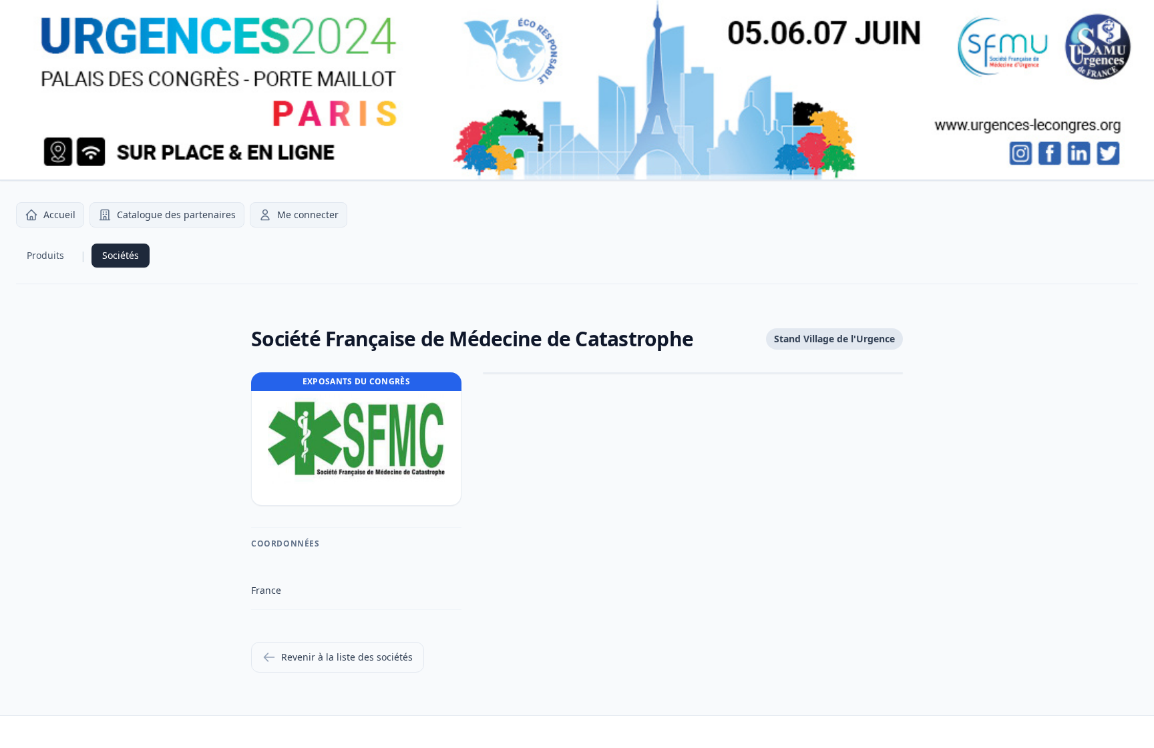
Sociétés (120, 255)
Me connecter (308, 214)
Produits (45, 255)
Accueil (59, 214)
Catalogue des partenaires (176, 214)
